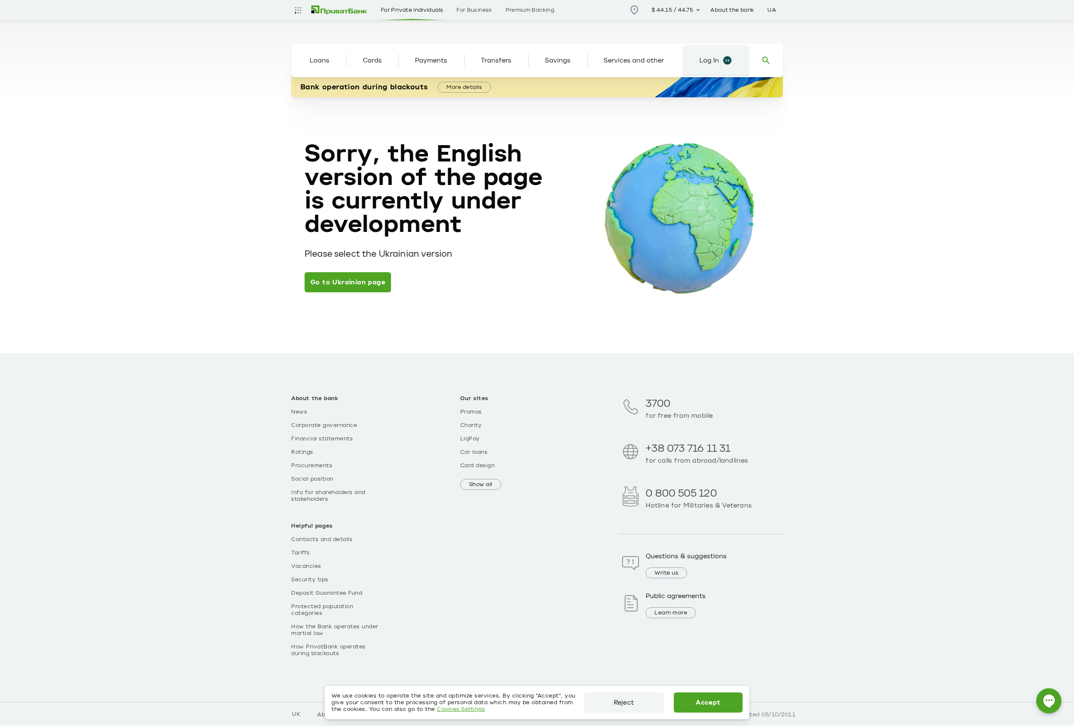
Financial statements (322, 438)
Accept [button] (708, 702)
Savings (558, 60)
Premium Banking (530, 10)
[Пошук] (766, 60)
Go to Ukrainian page (347, 282)
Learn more (670, 612)
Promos (471, 412)
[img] (339, 10)
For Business (474, 10)
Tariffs (300, 552)
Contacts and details (321, 539)
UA (771, 10)
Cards (372, 60)
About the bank (732, 10)
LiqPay (470, 438)
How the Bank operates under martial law (334, 630)
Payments (431, 60)
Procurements (311, 465)
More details (464, 87)
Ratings (302, 452)
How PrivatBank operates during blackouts (328, 650)
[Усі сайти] (298, 10)
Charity (471, 425)
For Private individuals (412, 10)
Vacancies (306, 566)
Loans (319, 60)
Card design (477, 465)
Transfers (496, 60)
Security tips (309, 579)
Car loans (474, 452)
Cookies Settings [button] (461, 709)
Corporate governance (324, 425)
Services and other (634, 60)
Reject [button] (624, 702)
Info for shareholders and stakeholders (328, 495)
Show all (481, 484)
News (299, 412)
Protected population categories (322, 610)
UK (296, 714)
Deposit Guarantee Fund (326, 593)
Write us (666, 573)
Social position (312, 479)
